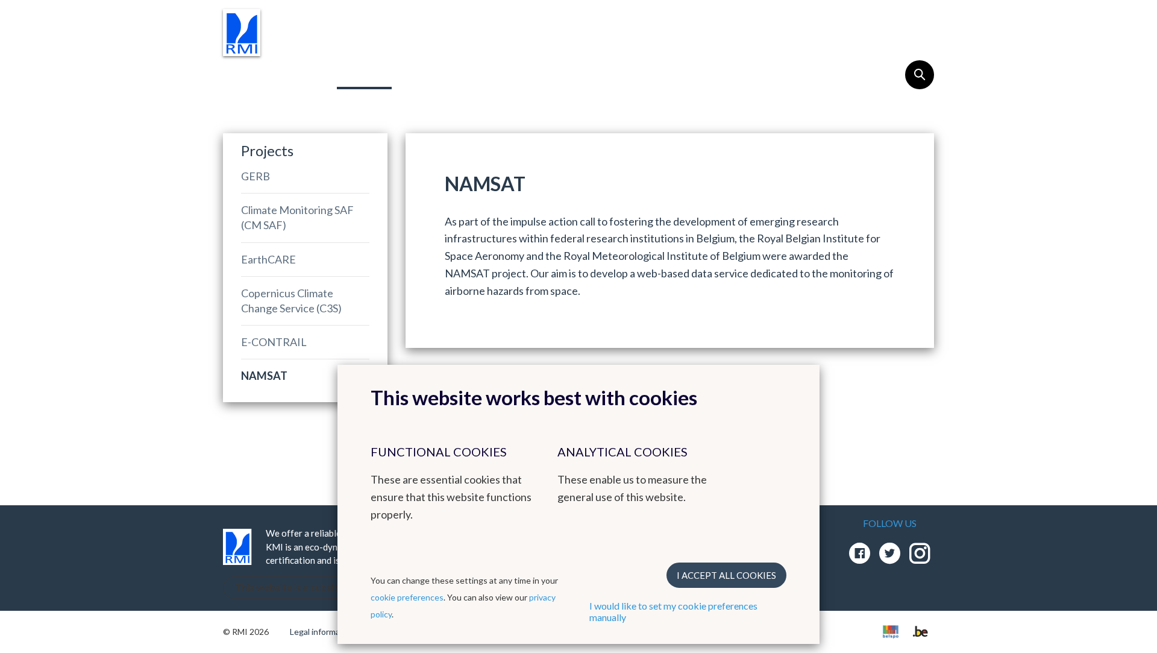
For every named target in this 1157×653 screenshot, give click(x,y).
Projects (364, 73)
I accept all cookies (726, 575)
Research (277, 73)
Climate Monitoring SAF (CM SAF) (297, 217)
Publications (527, 73)
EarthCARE (268, 259)
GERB (255, 176)
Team (440, 73)
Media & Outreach (649, 73)
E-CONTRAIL (274, 342)
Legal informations (324, 631)
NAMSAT (264, 375)
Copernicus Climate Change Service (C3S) (291, 300)
